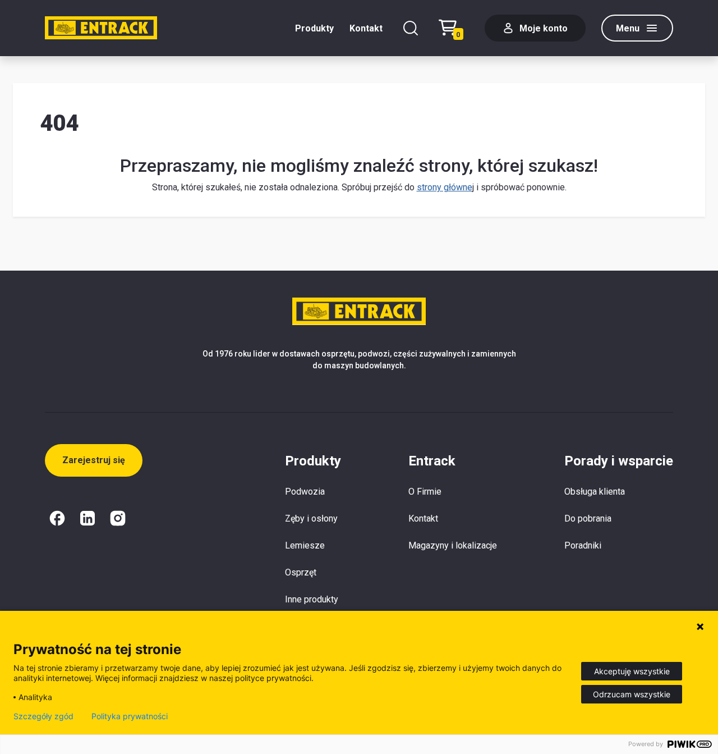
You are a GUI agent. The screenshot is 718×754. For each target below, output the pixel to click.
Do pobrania (587, 518)
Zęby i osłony (311, 518)
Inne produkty (311, 599)
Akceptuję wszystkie (632, 671)
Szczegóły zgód (43, 716)
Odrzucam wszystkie (631, 694)
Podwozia (305, 491)
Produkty (314, 28)
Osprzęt (300, 572)
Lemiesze (305, 545)
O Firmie (424, 491)
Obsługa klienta (594, 491)
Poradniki (582, 545)
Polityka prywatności (129, 716)
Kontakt (366, 28)
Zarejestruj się (93, 460)
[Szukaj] (410, 28)
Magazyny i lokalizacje (452, 545)
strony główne (444, 187)
